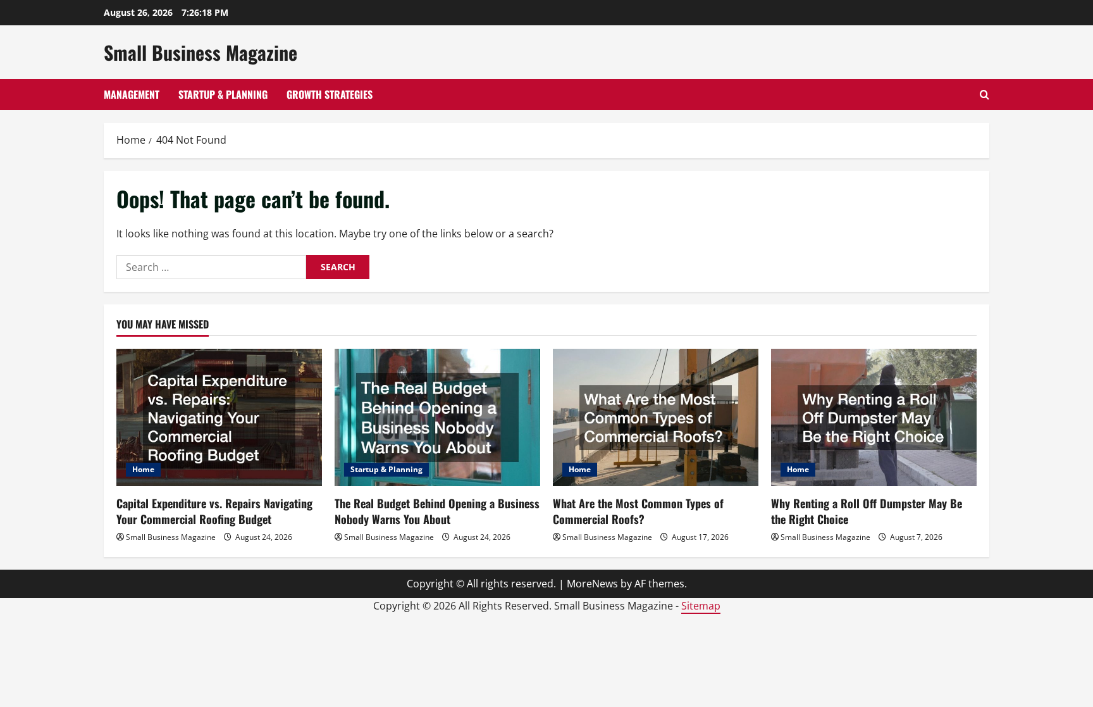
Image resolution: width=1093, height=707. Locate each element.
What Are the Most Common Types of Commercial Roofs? (638, 511)
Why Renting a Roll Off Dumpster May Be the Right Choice (866, 511)
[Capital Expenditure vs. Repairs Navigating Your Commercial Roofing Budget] (219, 417)
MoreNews (592, 584)
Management (131, 94)
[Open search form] (984, 94)
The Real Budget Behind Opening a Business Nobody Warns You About (437, 511)
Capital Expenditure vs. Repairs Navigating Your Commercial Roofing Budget (214, 511)
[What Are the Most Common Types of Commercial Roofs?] (655, 417)
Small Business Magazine (200, 52)
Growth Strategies (330, 94)
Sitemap (700, 606)
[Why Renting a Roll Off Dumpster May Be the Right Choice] (874, 417)
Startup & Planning (223, 94)
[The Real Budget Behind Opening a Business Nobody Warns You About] (437, 417)
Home (143, 469)
